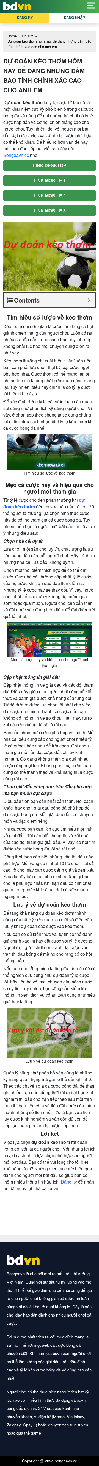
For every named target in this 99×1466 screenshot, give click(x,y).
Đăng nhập (74, 17)
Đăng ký (25, 17)
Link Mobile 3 (50, 210)
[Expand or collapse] (89, 300)
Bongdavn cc (16, 155)
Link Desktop (49, 165)
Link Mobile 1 (50, 180)
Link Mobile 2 (50, 195)
